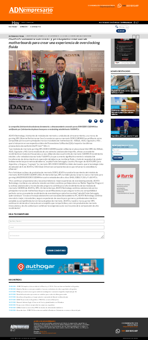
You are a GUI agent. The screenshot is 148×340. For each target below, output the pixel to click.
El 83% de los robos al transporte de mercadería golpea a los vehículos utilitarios (123, 112)
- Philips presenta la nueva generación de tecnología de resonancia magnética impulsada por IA (43, 292)
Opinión (23, 27)
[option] (74, 36)
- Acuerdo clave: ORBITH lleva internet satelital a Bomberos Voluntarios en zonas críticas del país (44, 310)
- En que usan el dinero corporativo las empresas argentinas (32, 305)
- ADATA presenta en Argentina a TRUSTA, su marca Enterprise (34, 300)
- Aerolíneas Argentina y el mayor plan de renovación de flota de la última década (38, 297)
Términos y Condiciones (22, 338)
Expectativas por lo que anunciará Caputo (125, 136)
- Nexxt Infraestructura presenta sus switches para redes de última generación (38, 294)
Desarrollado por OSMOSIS (130, 338)
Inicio (12, 338)
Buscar (121, 31)
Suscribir (117, 158)
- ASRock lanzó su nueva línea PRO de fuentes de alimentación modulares (36, 308)
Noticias (13, 27)
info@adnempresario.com (107, 7)
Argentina (122, 87)
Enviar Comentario (56, 250)
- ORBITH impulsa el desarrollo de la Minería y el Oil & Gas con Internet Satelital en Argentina (44, 286)
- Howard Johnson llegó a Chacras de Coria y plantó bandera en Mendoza (36, 302)
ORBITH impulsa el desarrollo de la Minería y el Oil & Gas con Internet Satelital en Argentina (58, 36)
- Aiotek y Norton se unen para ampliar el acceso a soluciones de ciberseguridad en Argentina (43, 289)
